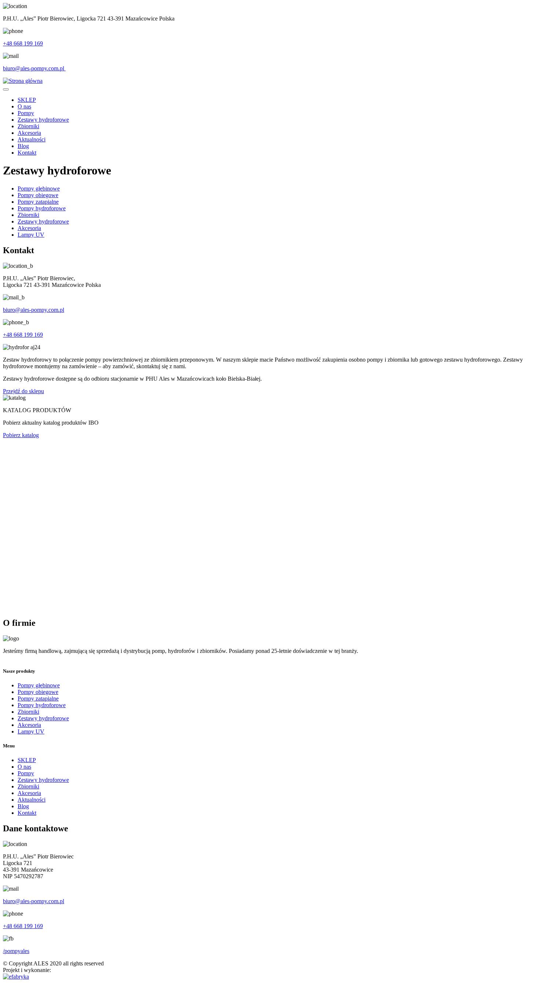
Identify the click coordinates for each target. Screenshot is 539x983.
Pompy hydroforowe (42, 208)
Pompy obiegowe (38, 195)
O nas (24, 106)
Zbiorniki (28, 126)
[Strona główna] (23, 81)
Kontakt (27, 152)
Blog (23, 146)
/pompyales (16, 951)
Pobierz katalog (21, 435)
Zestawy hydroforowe (43, 120)
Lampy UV (31, 235)
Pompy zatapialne (38, 202)
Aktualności (31, 139)
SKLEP (27, 100)
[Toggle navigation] (6, 89)
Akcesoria (29, 133)
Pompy (26, 113)
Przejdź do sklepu (23, 391)
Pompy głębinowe (39, 188)
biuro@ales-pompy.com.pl (34, 68)
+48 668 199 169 (23, 43)
